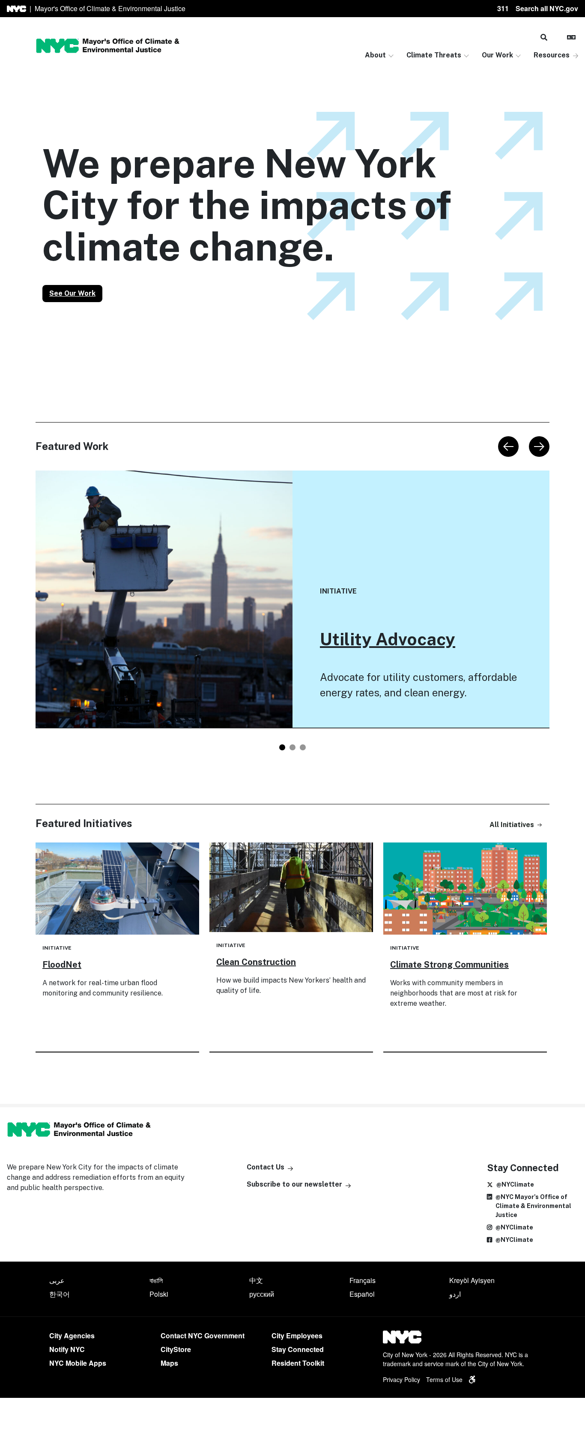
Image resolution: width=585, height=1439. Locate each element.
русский (261, 1294)
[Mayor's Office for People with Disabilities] (472, 1379)
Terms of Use (444, 1379)
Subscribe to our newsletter (294, 1184)
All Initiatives (511, 825)
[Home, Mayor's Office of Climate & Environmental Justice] (108, 45)
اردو (455, 1294)
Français (362, 1280)
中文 (256, 1280)
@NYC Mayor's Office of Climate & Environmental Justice (533, 1205)
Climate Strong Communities (449, 964)
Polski (158, 1294)
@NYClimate (515, 1184)
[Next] (539, 446)
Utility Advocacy (387, 639)
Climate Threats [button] (433, 55)
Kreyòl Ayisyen (472, 1280)
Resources (552, 55)
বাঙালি (156, 1280)
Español (362, 1294)
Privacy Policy (401, 1379)
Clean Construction (256, 962)
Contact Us (265, 1167)
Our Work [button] (497, 55)
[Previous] (508, 446)
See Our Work (72, 293)
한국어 (59, 1294)
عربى (57, 1280)
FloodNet (61, 964)
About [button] (375, 55)
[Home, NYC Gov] (16, 9)
